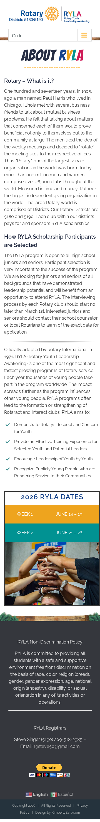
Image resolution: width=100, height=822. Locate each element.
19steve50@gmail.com (57, 745)
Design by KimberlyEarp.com (57, 811)
